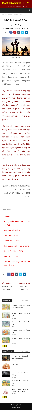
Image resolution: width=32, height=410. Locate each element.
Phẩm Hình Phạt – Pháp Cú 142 (8, 288)
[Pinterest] (14, 32)
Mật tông (15, 364)
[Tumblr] (18, 32)
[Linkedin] (26, 32)
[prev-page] (3, 346)
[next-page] (5, 346)
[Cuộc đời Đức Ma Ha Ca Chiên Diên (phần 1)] (6, 391)
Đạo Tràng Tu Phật (16, 405)
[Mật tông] (6, 366)
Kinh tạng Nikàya (18, 14)
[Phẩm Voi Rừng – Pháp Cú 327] (6, 315)
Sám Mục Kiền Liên (11, 230)
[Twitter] (22, 32)
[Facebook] (11, 32)
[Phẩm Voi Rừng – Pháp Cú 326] (6, 324)
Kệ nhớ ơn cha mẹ (11, 241)
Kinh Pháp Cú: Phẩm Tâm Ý (25, 288)
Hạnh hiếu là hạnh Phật (13, 251)
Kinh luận (10, 14)
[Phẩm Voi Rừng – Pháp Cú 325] (6, 332)
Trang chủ (4, 14)
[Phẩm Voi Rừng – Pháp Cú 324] (6, 340)
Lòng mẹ (7, 216)
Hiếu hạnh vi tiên (10, 256)
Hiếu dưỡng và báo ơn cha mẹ (16, 246)
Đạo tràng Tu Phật (9, 28)
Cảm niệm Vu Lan (10, 235)
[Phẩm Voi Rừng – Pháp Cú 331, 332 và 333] (6, 307)
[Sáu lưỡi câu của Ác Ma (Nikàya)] (6, 374)
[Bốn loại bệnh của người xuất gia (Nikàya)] (6, 358)
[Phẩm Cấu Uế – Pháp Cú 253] (6, 383)
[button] (3, 10)
